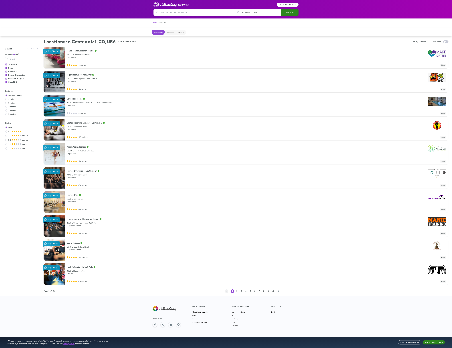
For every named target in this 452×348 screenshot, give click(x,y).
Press (194, 315)
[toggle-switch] (445, 41)
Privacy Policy (69, 343)
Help (233, 322)
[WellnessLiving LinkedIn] (170, 324)
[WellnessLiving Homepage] (167, 308)
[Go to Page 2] (278, 291)
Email (273, 312)
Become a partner (198, 319)
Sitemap (235, 326)
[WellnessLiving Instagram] (178, 324)
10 (273, 291)
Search (290, 12)
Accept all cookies (434, 342)
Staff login (235, 319)
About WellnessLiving (200, 312)
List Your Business (287, 5)
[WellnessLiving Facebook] (155, 324)
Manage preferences (409, 342)
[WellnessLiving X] (162, 324)
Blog (233, 315)
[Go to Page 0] (226, 291)
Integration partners (199, 322)
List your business (238, 312)
